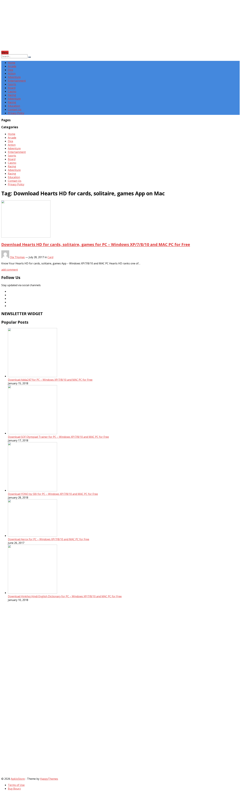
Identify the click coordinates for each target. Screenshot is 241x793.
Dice (10, 70)
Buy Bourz (14, 788)
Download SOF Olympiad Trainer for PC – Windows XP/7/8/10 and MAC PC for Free (58, 437)
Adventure (14, 77)
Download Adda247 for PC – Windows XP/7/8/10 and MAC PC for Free (50, 380)
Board (11, 88)
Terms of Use (16, 785)
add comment (9, 269)
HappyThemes (49, 779)
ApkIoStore (18, 779)
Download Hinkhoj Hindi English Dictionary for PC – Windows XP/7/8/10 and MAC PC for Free (65, 596)
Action (12, 73)
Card (50, 257)
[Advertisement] (99, 28)
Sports (12, 84)
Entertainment (17, 80)
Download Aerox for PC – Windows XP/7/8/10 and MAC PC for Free (48, 539)
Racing (12, 95)
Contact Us (14, 109)
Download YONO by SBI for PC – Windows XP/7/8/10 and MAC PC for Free (53, 494)
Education (14, 106)
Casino (12, 91)
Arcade (12, 66)
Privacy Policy (16, 113)
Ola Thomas (17, 257)
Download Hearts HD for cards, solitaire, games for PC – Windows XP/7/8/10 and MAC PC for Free (95, 244)
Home (11, 62)
